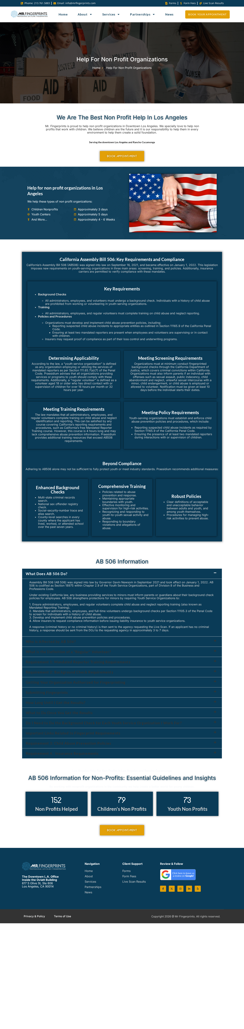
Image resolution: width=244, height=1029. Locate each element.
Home (63, 14)
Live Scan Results (134, 881)
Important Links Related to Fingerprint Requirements (73, 733)
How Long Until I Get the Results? (56, 702)
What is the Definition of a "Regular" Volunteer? (68, 652)
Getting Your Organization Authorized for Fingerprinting (75, 682)
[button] (122, 574)
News (169, 14)
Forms (126, 871)
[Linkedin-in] (189, 889)
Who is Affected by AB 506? (51, 641)
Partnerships (140, 14)
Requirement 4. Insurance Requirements (63, 753)
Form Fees (129, 876)
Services (108, 14)
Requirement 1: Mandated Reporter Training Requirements (78, 662)
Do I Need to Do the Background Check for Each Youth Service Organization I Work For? (104, 723)
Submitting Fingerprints (47, 692)
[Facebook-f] (163, 889)
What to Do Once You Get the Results (59, 713)
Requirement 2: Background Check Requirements (69, 672)
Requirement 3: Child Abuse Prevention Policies (68, 743)
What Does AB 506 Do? (46, 574)
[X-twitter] (172, 889)
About (83, 14)
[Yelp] (198, 889)
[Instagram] (180, 889)
